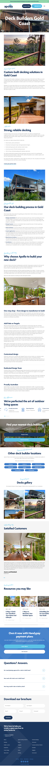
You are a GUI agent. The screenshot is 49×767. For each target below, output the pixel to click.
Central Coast (38, 464)
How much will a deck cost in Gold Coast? (14, 678)
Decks (19, 750)
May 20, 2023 (42, 609)
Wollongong (31, 470)
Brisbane (11, 464)
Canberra (24, 464)
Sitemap (31, 759)
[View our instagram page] (25, 761)
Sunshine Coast (38, 467)
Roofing (19, 752)
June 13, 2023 (25, 609)
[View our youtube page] (27, 761)
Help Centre (6, 752)
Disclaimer (26, 759)
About (5, 739)
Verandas (34, 747)
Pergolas (19, 745)
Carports (19, 747)
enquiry (11, 734)
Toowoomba (17, 470)
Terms (21, 759)
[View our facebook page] (21, 761)
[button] (14, 499)
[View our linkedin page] (23, 761)
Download (8, 717)
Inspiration (6, 747)
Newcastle (10, 467)
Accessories (34, 752)
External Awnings (35, 739)
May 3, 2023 (8, 609)
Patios (19, 742)
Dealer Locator (7, 745)
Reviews (5, 742)
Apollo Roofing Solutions (23, 739)
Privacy (17, 759)
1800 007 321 (8, 736)
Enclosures (34, 742)
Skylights (33, 750)
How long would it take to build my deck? (14, 686)
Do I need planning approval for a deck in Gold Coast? (17, 670)
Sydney (24, 467)
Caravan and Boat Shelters (37, 745)
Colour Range (6, 750)
